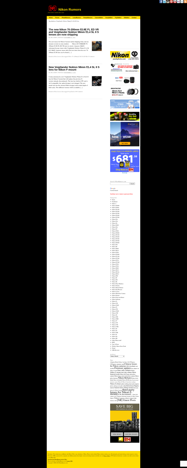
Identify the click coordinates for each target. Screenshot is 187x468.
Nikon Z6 (114, 315)
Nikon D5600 (115, 243)
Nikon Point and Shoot (118, 297)
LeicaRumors (77, 17)
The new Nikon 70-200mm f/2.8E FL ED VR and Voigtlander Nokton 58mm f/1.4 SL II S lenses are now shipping (74, 32)
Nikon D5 (114, 229)
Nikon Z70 (115, 323)
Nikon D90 (115, 276)
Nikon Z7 (114, 321)
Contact (134, 17)
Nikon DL (114, 282)
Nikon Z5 (114, 307)
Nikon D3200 (115, 211)
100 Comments (79, 91)
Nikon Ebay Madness (117, 284)
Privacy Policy (107, 455)
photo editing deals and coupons (130, 384)
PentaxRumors (87, 17)
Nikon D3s (115, 219)
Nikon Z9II (115, 332)
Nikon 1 (114, 203)
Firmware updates (122, 368)
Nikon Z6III (115, 319)
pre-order (123, 386)
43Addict (126, 17)
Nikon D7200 (115, 258)
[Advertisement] (124, 34)
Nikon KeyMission (117, 289)
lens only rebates (124, 370)
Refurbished (130, 386)
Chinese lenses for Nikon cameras (123, 364)
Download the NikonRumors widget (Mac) (57, 459)
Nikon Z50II (115, 311)
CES (128, 362)
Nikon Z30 (115, 303)
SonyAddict (108, 17)
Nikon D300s (115, 207)
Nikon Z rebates (115, 384)
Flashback (114, 201)
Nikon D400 (115, 225)
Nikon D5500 (115, 241)
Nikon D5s (115, 244)
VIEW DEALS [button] (117, 434)
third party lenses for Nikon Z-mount (122, 392)
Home (51, 17)
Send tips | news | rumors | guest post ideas (121, 194)
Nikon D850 (115, 274)
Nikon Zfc (114, 336)
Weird (113, 348)
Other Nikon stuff (116, 340)
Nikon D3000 (115, 205)
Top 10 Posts (115, 344)
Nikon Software (116, 299)
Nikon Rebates (125, 377)
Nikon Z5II (115, 313)
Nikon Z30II (115, 305)
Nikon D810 (115, 270)
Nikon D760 (115, 264)
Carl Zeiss (124, 362)
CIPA (127, 366)
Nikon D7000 (115, 254)
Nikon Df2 (115, 280)
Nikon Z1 (114, 301)
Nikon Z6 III (125, 380)
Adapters (112, 362)
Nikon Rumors (69, 9)
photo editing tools (115, 386)
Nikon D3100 (115, 209)
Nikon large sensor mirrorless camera (124, 376)
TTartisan (118, 396)
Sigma (136, 385)
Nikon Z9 (114, 330)
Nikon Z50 (115, 309)
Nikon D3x (115, 221)
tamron (112, 388)
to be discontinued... (125, 394)
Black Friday (118, 362)
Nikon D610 (115, 250)
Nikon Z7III (115, 327)
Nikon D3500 (115, 217)
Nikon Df (114, 278)
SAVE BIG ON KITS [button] (131, 434)
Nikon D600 (115, 248)
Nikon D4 (114, 223)
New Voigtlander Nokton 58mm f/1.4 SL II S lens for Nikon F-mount (74, 68)
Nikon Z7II (115, 325)
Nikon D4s (115, 227)
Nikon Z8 (114, 328)
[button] (124, 423)
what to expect (129, 398)
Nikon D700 (115, 252)
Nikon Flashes (116, 286)
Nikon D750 (115, 260)
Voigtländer (71, 91)
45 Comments (91, 56)
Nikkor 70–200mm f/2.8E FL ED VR (77, 56)
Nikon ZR (114, 338)
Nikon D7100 (115, 256)
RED (113, 342)
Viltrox (116, 398)
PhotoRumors (66, 17)
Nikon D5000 (115, 233)
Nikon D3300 (115, 213)
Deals (113, 200)
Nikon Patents (116, 295)
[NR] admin (53, 37)
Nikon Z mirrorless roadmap (129, 382)
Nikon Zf (114, 334)
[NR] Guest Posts (126, 400)
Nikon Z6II (115, 317)
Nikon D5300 (115, 239)
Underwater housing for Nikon (128, 396)
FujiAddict (118, 17)
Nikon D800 (115, 268)
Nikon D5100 (115, 235)
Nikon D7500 (115, 262)
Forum (57, 17)
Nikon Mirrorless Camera (118, 293)
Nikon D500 (115, 231)
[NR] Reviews (115, 350)
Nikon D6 (114, 246)
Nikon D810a (115, 272)
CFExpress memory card (117, 364)
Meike (133, 370)
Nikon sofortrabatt (117, 380)
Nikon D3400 (115, 215)
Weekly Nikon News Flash (119, 346)
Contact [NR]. (70, 461)
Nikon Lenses (57, 56)
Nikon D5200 (115, 237)
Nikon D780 (115, 266)
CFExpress (132, 362)
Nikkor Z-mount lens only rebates (121, 372)
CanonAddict (99, 17)
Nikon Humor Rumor (117, 287)
